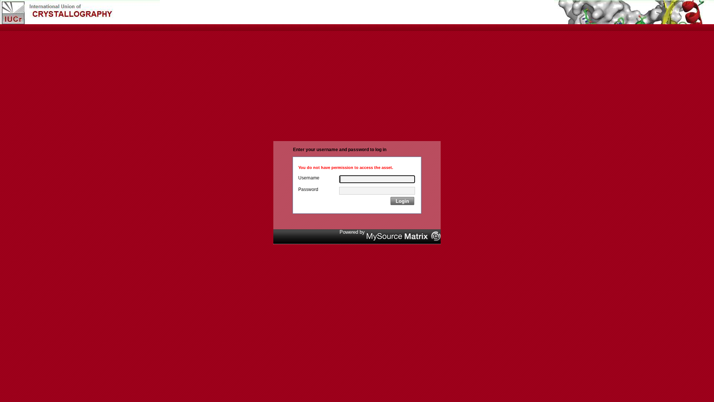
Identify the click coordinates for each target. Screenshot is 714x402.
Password (308, 189)
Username (308, 178)
